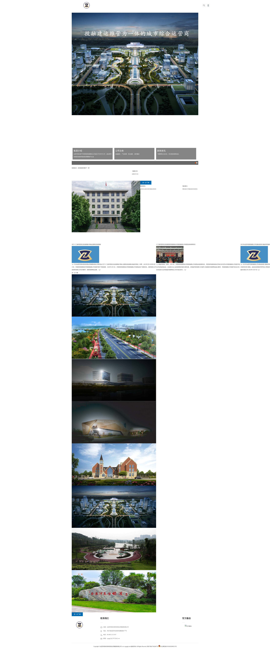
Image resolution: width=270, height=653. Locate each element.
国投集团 (79, 627)
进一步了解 (145, 182)
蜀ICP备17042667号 (152, 646)
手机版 (208, 5)
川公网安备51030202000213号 (168, 646)
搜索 (204, 5)
